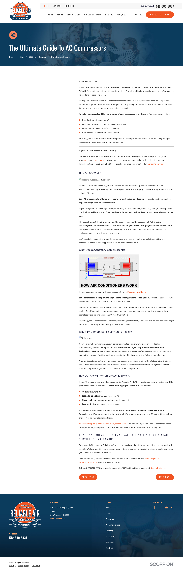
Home (108, 507)
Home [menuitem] (50, 14)
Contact (109, 548)
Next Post (165, 477)
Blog (46, 5)
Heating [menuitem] (109, 14)
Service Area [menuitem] (73, 14)
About (108, 513)
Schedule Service (155, 164)
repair (86, 160)
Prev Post (88, 477)
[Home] (20, 11)
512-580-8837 (165, 6)
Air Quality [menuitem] (123, 14)
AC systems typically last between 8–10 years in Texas (102, 423)
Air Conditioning (113, 525)
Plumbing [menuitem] (137, 14)
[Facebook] (154, 507)
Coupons (69, 5)
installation (92, 462)
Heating (109, 530)
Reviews (57, 5)
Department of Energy (137, 292)
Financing (110, 519)
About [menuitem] (60, 14)
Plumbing (110, 542)
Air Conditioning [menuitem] (93, 14)
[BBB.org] (160, 507)
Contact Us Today (160, 14)
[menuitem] (12, 565)
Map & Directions (57, 518)
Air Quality (110, 536)
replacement (98, 160)
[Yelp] (172, 507)
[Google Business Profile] (166, 507)
